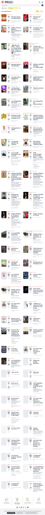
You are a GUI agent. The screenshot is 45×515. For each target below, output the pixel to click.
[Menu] (2, 2)
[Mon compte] (39, 2)
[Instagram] (19, 507)
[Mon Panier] (42, 2)
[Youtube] (27, 507)
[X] (25, 507)
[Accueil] (9, 2)
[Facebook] (17, 507)
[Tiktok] (23, 507)
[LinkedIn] (21, 507)
